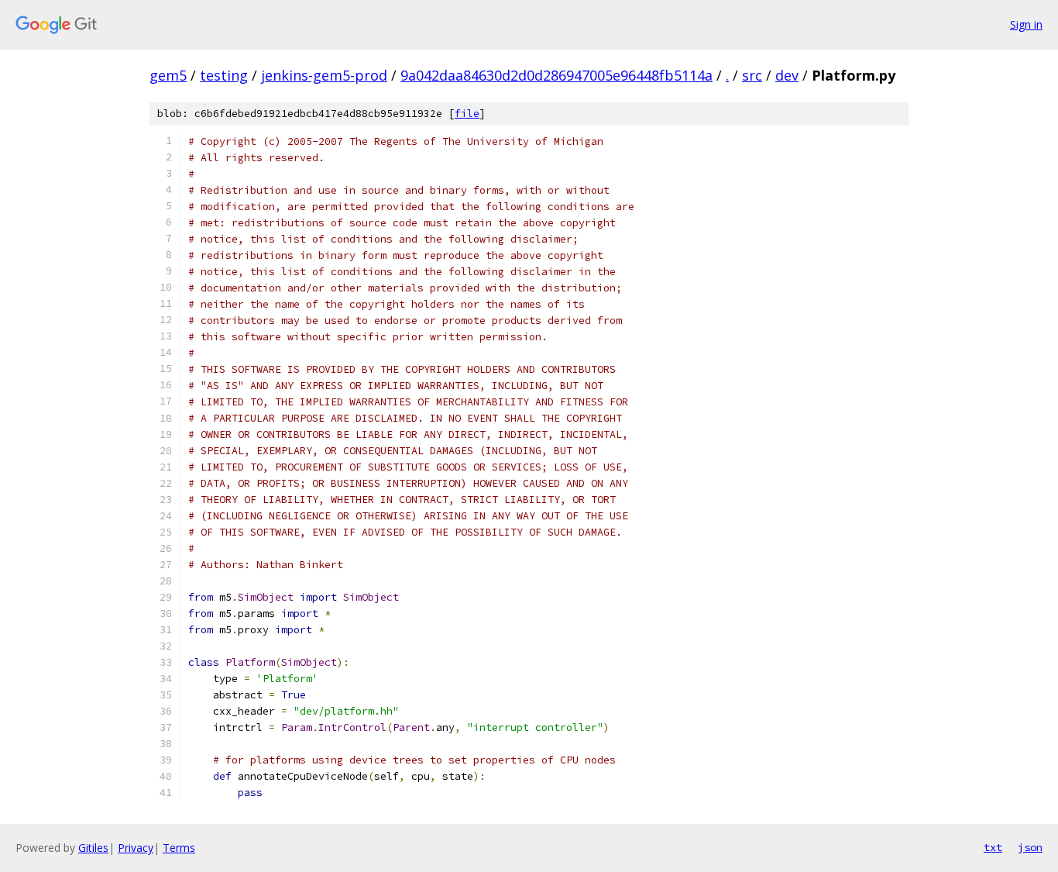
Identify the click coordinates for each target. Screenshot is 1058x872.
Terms (179, 847)
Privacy (135, 847)
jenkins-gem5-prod (324, 75)
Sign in (1026, 24)
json (1030, 847)
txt (993, 847)
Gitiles (93, 847)
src (752, 75)
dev (787, 75)
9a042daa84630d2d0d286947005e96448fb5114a (556, 75)
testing (224, 75)
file (467, 113)
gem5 (168, 75)
